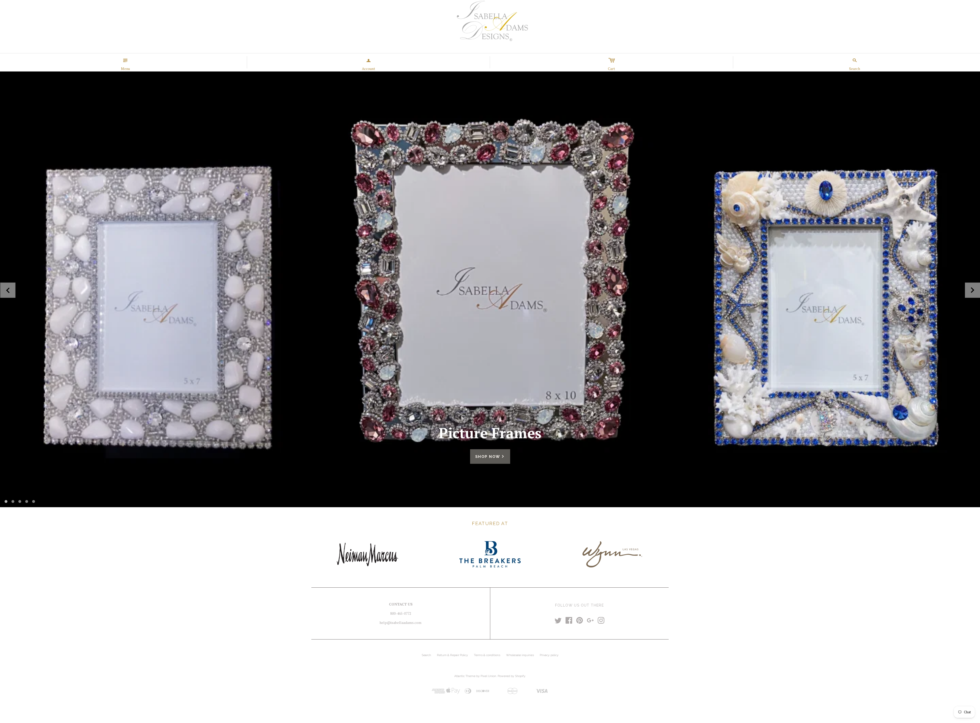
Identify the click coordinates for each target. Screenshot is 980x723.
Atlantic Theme (464, 676)
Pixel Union (488, 676)
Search (426, 655)
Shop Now (490, 456)
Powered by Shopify (511, 676)
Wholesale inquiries (520, 655)
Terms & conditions (487, 655)
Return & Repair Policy (452, 655)
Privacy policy (549, 655)
